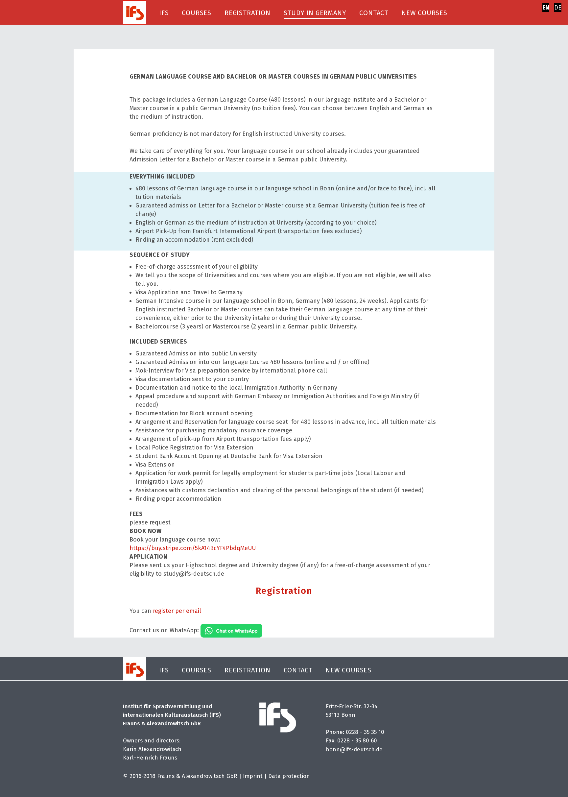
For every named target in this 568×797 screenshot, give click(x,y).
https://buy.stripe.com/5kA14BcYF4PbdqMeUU (193, 548)
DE (557, 7)
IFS (164, 13)
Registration (248, 13)
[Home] (134, 11)
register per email (177, 611)
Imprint (253, 776)
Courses (196, 13)
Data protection (289, 776)
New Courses (424, 13)
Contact (373, 13)
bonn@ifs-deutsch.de (354, 749)
